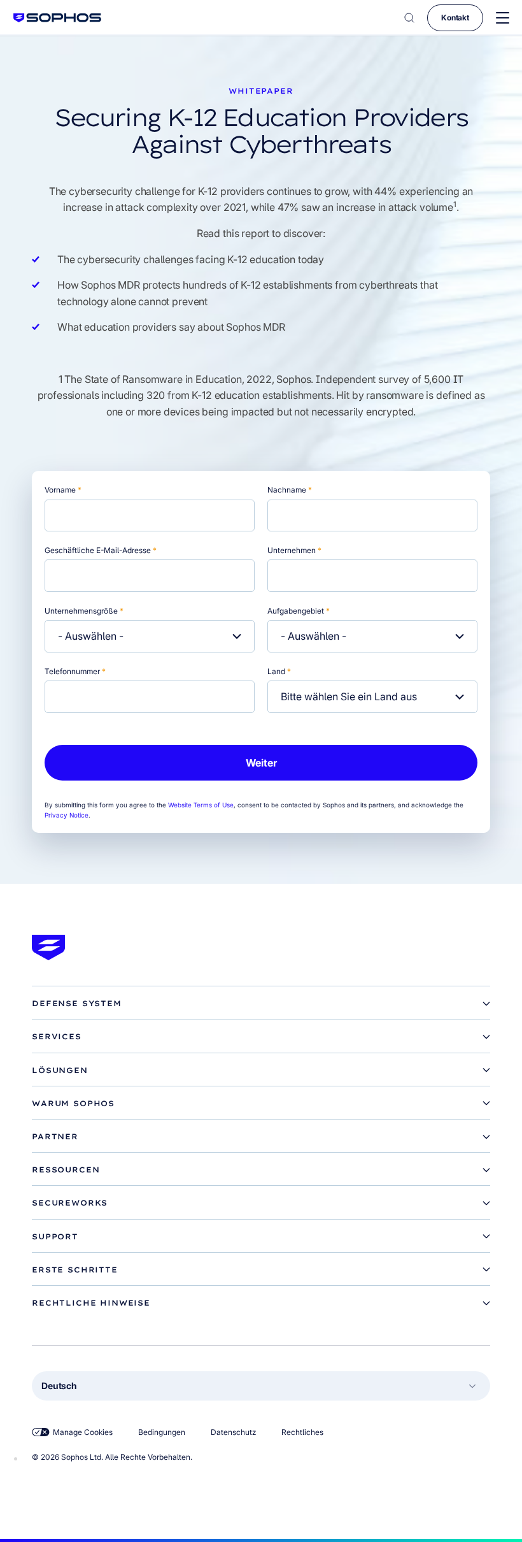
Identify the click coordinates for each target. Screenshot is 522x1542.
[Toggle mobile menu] (502, 18)
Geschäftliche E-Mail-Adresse (101, 550)
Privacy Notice (66, 815)
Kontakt (455, 17)
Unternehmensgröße (84, 611)
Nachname (289, 489)
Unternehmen (294, 550)
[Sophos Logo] (57, 17)
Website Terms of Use (201, 805)
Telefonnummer (75, 671)
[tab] (261, 1003)
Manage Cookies (83, 1432)
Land (279, 671)
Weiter (261, 762)
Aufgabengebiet (298, 611)
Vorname (63, 489)
